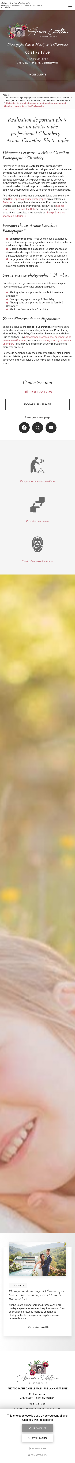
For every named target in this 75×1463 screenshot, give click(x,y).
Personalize (39, 1448)
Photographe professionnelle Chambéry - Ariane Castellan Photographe (38, 100)
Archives (7, 202)
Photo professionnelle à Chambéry (29, 309)
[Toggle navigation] (70, 5)
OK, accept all (38, 1428)
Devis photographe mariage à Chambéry (32, 299)
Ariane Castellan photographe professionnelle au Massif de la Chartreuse (39, 97)
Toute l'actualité (37, 1327)
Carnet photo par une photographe (27, 199)
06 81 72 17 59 (37, 52)
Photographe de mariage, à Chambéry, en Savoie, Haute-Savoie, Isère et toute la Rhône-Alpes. (36, 1295)
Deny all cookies (38, 1438)
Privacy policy (38, 1455)
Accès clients (37, 74)
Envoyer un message (37, 404)
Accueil (6, 95)
